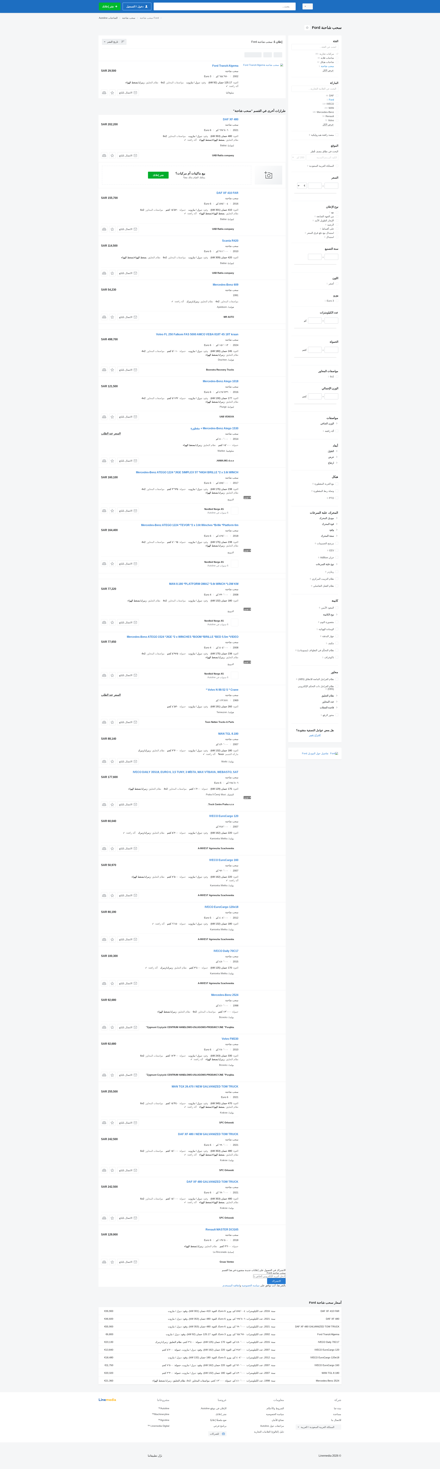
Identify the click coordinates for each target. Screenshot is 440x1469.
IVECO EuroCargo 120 (223, 816)
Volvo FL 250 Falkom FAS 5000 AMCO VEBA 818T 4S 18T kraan (197, 334)
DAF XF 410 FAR (227, 192)
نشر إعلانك (158, 175)
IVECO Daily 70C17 (226, 950)
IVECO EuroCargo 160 (223, 860)
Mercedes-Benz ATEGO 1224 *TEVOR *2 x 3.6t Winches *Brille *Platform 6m (189, 525)
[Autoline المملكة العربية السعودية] (329, 6)
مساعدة (337, 1414)
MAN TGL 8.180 (228, 733)
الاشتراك (276, 1281)
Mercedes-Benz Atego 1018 (220, 381)
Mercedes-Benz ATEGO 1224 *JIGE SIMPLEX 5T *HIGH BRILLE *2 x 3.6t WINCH (187, 472)
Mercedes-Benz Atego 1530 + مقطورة (214, 428)
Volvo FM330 (230, 1038)
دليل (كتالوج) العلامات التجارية (269, 1431)
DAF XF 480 (230, 119)
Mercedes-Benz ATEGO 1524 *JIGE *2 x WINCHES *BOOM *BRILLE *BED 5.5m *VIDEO (182, 636)
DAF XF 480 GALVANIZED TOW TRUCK (212, 1181)
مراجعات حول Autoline (272, 1425)
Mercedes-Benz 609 (225, 284)
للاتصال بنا (336, 1420)
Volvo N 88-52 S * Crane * (222, 689)
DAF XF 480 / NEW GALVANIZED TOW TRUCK (208, 1134)
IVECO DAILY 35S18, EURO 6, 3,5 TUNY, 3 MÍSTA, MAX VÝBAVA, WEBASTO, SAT (185, 772)
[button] (112, 93)
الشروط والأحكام (275, 1408)
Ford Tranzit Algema (225, 65)
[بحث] (292, 6)
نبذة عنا (337, 1408)
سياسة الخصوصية (251, 1285)
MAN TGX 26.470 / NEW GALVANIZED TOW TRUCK (205, 1086)
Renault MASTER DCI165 (222, 1229)
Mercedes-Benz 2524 (224, 994)
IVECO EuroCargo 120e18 (221, 906)
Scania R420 (230, 240)
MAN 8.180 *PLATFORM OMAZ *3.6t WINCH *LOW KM (203, 583)
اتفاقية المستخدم (231, 1285)
